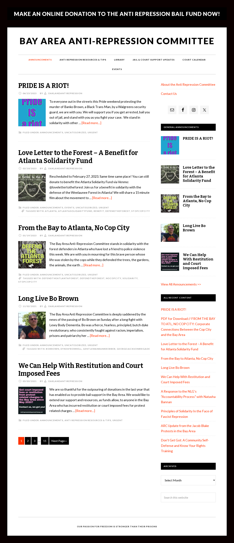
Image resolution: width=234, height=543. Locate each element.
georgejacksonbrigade (133, 348)
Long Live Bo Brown (48, 299)
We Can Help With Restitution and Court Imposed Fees (80, 370)
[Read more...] (91, 123)
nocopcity (113, 278)
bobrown (52, 348)
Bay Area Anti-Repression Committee (117, 41)
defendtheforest (117, 211)
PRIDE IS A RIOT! (43, 86)
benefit (99, 211)
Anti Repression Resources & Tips (88, 420)
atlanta (51, 211)
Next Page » (59, 440)
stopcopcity (140, 211)
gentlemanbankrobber (99, 348)
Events (69, 207)
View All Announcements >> (181, 284)
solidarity (130, 278)
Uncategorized (75, 132)
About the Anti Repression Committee (188, 84)
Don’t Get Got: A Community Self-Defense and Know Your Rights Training (185, 445)
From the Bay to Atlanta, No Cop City (74, 228)
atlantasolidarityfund (75, 211)
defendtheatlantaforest (60, 278)
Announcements (51, 132)
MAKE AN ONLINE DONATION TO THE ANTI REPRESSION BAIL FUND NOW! (117, 13)
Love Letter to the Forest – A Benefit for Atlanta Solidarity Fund (78, 157)
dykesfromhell (71, 348)
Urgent (93, 132)
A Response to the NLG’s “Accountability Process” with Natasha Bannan (188, 396)
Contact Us (169, 94)
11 (44, 440)
